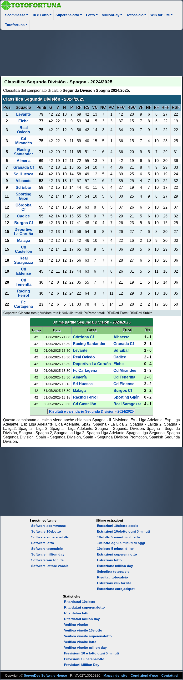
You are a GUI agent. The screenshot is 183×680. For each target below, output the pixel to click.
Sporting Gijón (23, 196)
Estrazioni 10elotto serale (117, 526)
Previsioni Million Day (81, 665)
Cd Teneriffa (23, 282)
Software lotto (42, 543)
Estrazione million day (115, 566)
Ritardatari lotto (77, 613)
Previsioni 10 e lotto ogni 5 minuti (91, 653)
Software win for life (47, 560)
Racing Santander (23, 152)
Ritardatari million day (82, 619)
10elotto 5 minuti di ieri (115, 548)
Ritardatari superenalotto (84, 607)
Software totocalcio (47, 548)
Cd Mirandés (23, 141)
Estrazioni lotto (109, 560)
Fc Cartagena (23, 304)
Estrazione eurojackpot (116, 589)
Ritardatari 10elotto (79, 602)
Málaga (23, 240)
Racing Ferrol (23, 293)
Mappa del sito (115, 675)
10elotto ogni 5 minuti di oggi (121, 543)
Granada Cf (23, 167)
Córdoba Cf (23, 207)
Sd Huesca (23, 174)
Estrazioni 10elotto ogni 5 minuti (123, 531)
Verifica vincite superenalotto (88, 636)
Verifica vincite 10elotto (83, 630)
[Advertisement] (91, 52)
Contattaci (169, 675)
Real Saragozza (23, 260)
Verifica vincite (76, 624)
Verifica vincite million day (85, 647)
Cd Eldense (23, 271)
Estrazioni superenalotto (117, 554)
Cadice (23, 216)
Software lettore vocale (50, 566)
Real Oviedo (23, 130)
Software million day (47, 554)
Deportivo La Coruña (23, 231)
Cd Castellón (23, 249)
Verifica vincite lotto (80, 642)
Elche (23, 121)
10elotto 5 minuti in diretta (118, 537)
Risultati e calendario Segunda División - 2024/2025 (91, 411)
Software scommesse (48, 526)
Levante (23, 114)
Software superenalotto (50, 537)
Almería (23, 161)
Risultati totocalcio (112, 577)
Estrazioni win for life (114, 583)
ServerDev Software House (45, 675)
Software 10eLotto (46, 531)
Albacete (23, 181)
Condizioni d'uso (144, 675)
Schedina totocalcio (113, 571)
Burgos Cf (23, 223)
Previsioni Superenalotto (84, 659)
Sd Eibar (23, 187)
